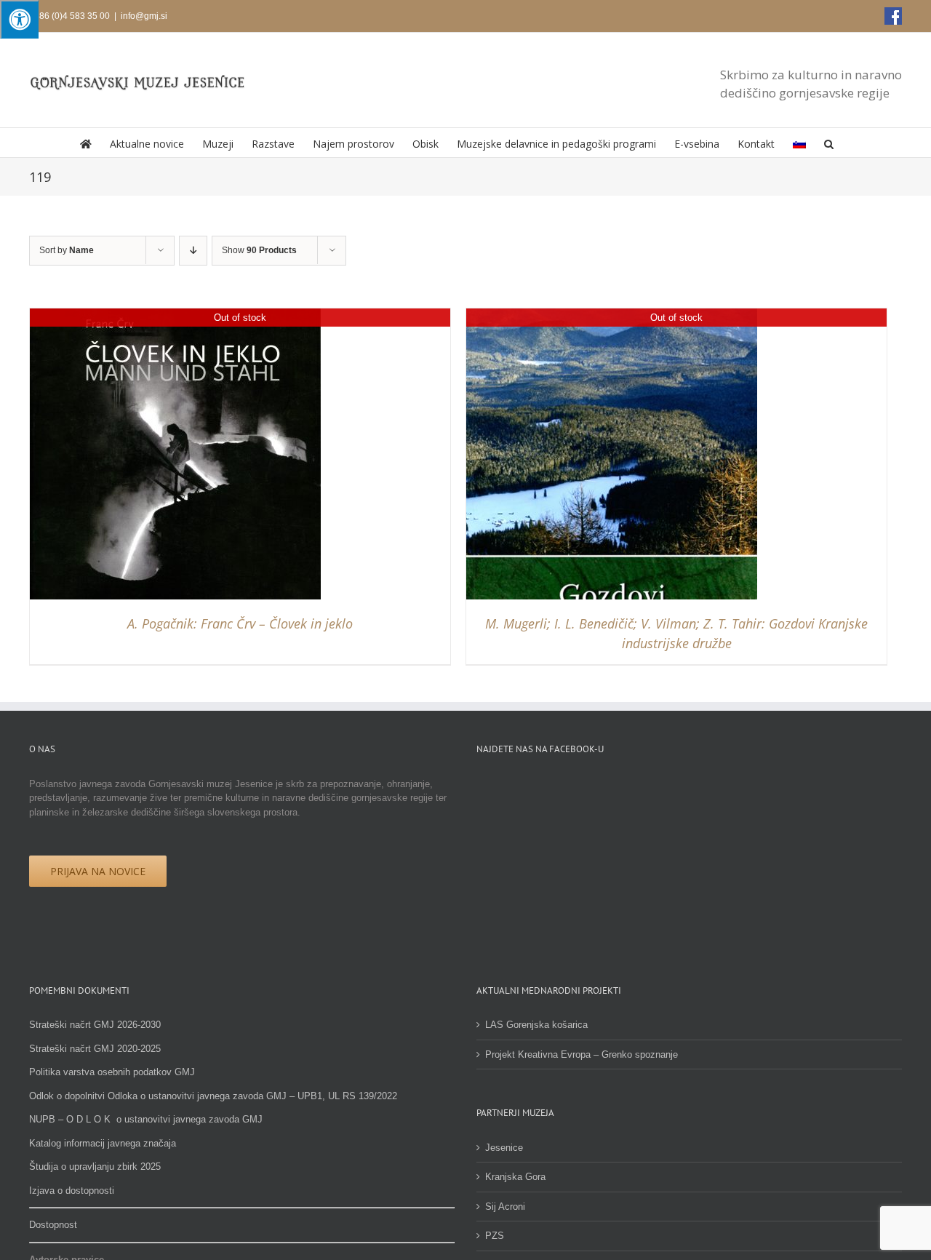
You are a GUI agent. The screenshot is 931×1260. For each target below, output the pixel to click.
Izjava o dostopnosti (71, 1190)
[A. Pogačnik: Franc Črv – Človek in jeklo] (175, 315)
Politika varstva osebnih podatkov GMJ (112, 1071)
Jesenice (504, 1147)
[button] (829, 142)
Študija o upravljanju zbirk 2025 (95, 1166)
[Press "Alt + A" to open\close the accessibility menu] (19, 19)
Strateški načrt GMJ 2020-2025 (95, 1048)
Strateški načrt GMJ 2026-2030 (95, 1024)
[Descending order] (193, 251)
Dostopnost (53, 1224)
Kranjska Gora (515, 1176)
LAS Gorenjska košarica (536, 1024)
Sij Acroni (505, 1206)
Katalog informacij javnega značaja (102, 1143)
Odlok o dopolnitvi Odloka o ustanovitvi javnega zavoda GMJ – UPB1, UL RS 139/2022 (213, 1095)
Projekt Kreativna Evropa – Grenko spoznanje (581, 1054)
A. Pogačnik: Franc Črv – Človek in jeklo (240, 623)
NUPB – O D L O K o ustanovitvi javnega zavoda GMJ (146, 1119)
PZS (494, 1235)
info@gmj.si (144, 16)
